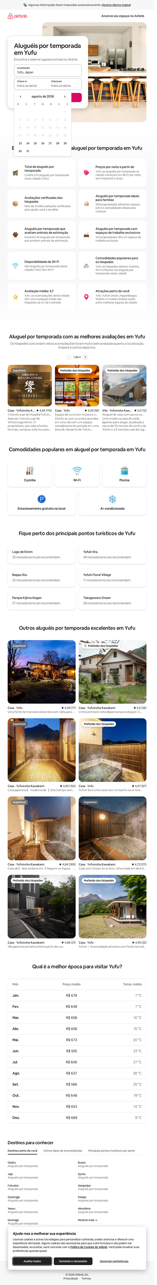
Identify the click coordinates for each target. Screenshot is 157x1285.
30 (20, 151)
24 (27, 143)
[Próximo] (85, 357)
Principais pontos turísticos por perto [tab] (111, 1150)
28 (57, 143)
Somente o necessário (73, 1261)
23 (20, 143)
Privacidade (70, 1278)
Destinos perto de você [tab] (22, 1150)
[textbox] (31, 85)
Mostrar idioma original (116, 5)
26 (42, 143)
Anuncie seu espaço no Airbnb (122, 16)
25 (35, 143)
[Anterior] (69, 357)
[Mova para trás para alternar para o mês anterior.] (21, 96)
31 (27, 151)
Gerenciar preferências (114, 1261)
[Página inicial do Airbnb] (17, 16)
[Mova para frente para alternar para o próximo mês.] (65, 96)
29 (65, 143)
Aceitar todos (32, 1261)
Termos (86, 1278)
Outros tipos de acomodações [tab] (62, 1150)
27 (50, 143)
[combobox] (48, 72)
